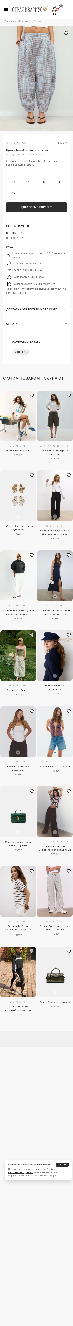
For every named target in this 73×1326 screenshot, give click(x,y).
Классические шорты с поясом (54, 452)
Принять (62, 1165)
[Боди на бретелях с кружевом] (18, 731)
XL (13, 192)
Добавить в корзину (36, 207)
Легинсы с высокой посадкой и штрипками (18, 1008)
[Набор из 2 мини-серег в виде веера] (18, 495)
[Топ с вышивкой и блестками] (55, 731)
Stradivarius (16, 142)
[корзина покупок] (54, 13)
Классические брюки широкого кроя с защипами (55, 848)
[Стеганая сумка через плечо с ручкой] (18, 811)
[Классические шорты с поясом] (55, 416)
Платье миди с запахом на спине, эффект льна (55, 612)
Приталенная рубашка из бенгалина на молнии (55, 532)
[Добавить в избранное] (32, 396)
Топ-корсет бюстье (18, 690)
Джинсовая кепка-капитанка (55, 687)
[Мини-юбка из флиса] (18, 416)
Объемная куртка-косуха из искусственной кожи (18, 612)
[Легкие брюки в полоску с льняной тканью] (55, 891)
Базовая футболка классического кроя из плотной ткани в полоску (18, 928)
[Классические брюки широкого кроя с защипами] (55, 811)
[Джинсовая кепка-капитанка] (55, 655)
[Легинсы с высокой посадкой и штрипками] (18, 972)
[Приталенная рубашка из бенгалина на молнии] (55, 495)
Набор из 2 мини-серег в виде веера (18, 528)
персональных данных (20, 1172)
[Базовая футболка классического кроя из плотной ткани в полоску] (18, 891)
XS (13, 182)
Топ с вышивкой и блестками (54, 766)
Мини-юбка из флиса (18, 450)
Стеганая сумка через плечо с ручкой (18, 844)
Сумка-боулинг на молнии (55, 1002)
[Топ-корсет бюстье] (18, 655)
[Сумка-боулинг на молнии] (55, 972)
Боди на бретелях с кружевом (18, 768)
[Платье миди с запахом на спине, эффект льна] (55, 575)
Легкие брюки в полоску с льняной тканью (55, 928)
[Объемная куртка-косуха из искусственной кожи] (18, 575)
